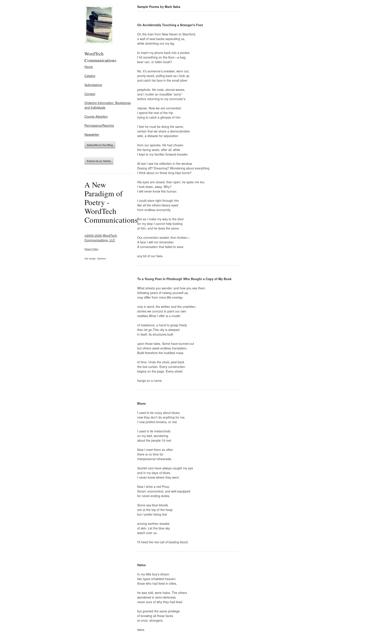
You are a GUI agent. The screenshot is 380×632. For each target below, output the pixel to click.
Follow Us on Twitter (99, 161)
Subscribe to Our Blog (100, 145)
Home (88, 66)
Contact (89, 94)
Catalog (89, 75)
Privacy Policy (91, 249)
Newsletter (91, 134)
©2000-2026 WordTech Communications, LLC (100, 237)
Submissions (93, 85)
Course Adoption (96, 116)
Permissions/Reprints (99, 125)
